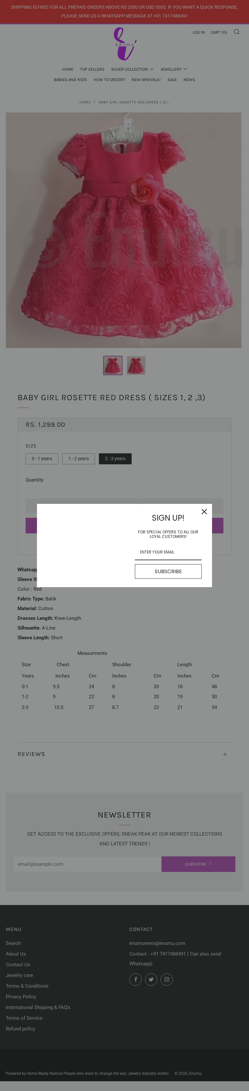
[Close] (204, 511)
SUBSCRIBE (168, 571)
